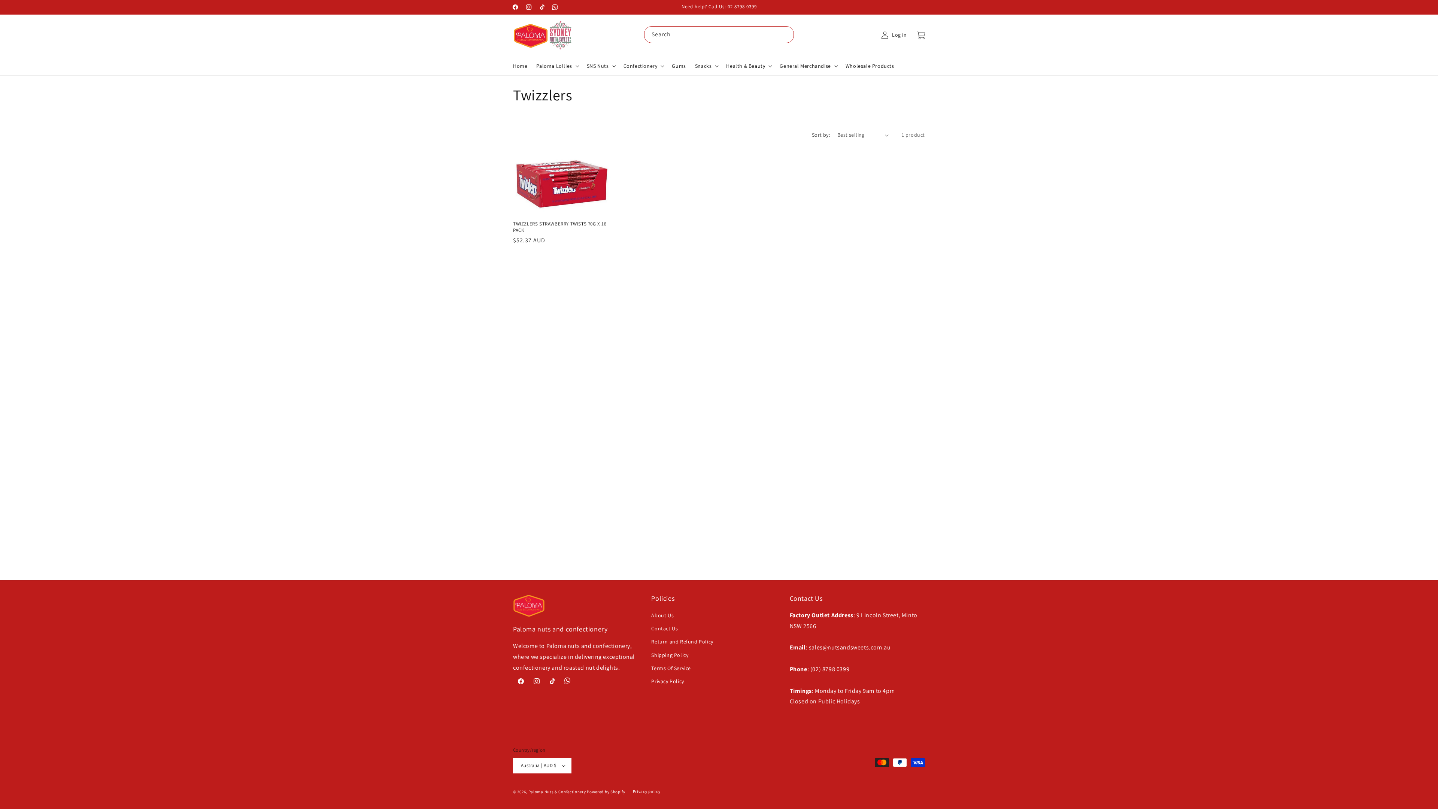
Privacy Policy (667, 681)
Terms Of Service (671, 668)
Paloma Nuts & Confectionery (557, 791)
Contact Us (664, 628)
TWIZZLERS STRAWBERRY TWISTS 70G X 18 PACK (560, 227)
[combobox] (719, 34)
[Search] (785, 34)
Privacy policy (647, 791)
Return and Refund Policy (682, 641)
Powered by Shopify (606, 791)
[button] (557, 66)
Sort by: (821, 134)
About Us (662, 615)
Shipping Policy (669, 655)
